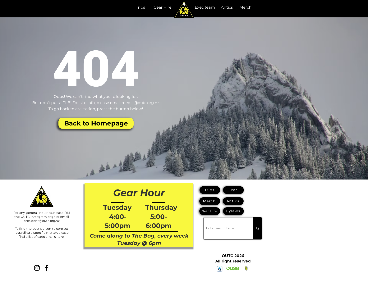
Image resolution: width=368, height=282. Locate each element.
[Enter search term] (257, 228)
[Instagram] (37, 268)
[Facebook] (46, 268)
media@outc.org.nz (140, 102)
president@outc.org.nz (41, 221)
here (60, 237)
